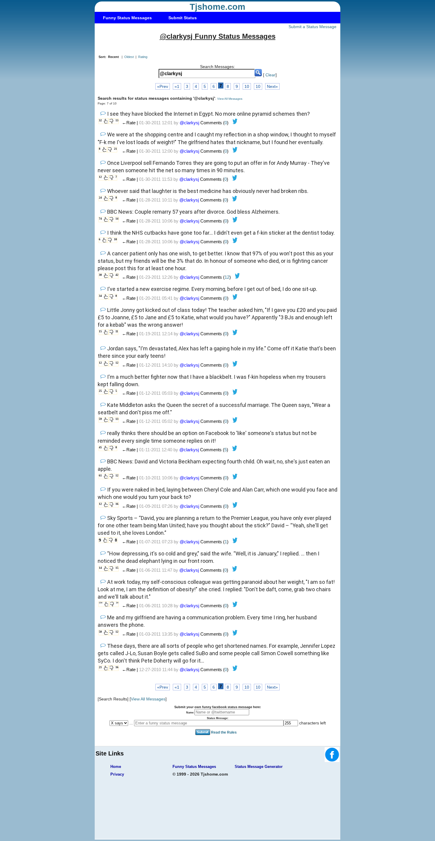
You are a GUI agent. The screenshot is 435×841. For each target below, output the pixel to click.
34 (100, 295)
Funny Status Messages (127, 17)
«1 (177, 86)
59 (100, 418)
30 (100, 274)
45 (100, 447)
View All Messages (229, 98)
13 (116, 120)
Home (115, 766)
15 (100, 331)
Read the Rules (224, 732)
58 (100, 631)
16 (116, 503)
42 (116, 274)
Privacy (117, 774)
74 (100, 218)
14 (116, 218)
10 (246, 86)
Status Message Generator (259, 766)
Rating (142, 57)
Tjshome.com (217, 7)
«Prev (162, 86)
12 (100, 176)
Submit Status (182, 17)
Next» (272, 86)
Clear (270, 74)
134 (100, 603)
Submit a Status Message (312, 26)
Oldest (129, 57)
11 (116, 331)
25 (100, 390)
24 (100, 197)
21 (115, 148)
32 (100, 120)
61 (100, 475)
